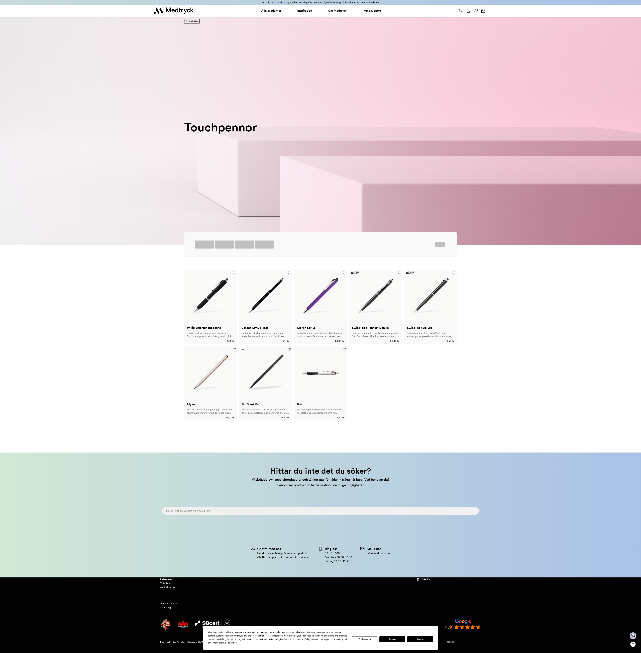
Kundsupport (372, 11)
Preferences (365, 639)
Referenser (166, 579)
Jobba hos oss (167, 587)
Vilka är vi (165, 583)
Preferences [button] (232, 643)
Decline (392, 639)
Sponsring (165, 607)
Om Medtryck (337, 11)
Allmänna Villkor (169, 603)
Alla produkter (271, 11)
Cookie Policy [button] (304, 639)
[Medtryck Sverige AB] (174, 11)
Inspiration (304, 11)
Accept (420, 639)
